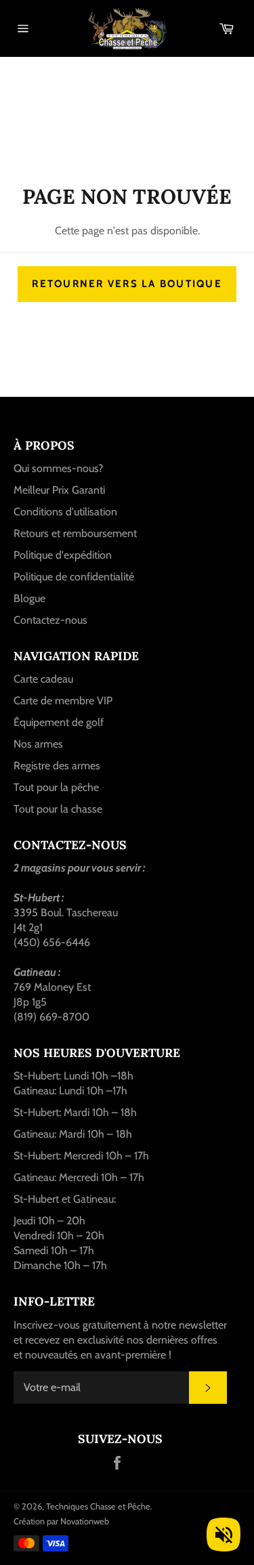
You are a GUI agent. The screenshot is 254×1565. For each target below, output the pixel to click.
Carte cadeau (43, 678)
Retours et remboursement (75, 533)
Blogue (29, 598)
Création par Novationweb (61, 1521)
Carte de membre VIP (63, 700)
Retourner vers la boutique (127, 284)
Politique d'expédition (63, 555)
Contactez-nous (50, 620)
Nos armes (38, 743)
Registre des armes (57, 765)
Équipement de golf (59, 722)
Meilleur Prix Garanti (59, 490)
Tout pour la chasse (58, 808)
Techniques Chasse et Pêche (98, 1506)
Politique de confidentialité (74, 576)
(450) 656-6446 (52, 942)
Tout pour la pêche (56, 787)
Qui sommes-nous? (58, 468)
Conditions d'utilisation (65, 511)
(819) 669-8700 (51, 1016)
